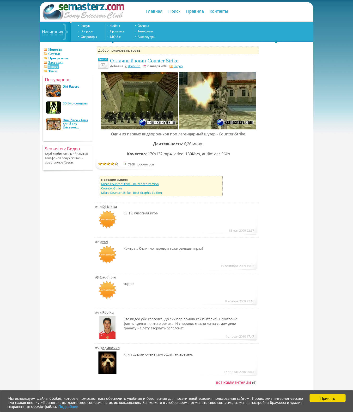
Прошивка (117, 31)
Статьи (54, 54)
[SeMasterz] (83, 20)
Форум (85, 26)
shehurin (134, 66)
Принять (327, 398)
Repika (108, 312)
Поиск (174, 11)
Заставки (56, 62)
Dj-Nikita (109, 206)
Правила (195, 11)
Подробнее (68, 406)
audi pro (109, 277)
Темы (52, 71)
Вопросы (87, 31)
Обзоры (143, 26)
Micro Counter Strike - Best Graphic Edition (131, 192)
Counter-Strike (111, 188)
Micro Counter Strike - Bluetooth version (130, 184)
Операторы (89, 37)
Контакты (219, 11)
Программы (58, 58)
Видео (178, 66)
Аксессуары (146, 37)
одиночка (111, 347)
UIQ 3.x (115, 37)
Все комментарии (233, 382)
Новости (55, 49)
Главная (154, 11)
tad (105, 242)
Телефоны (145, 31)
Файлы (115, 26)
